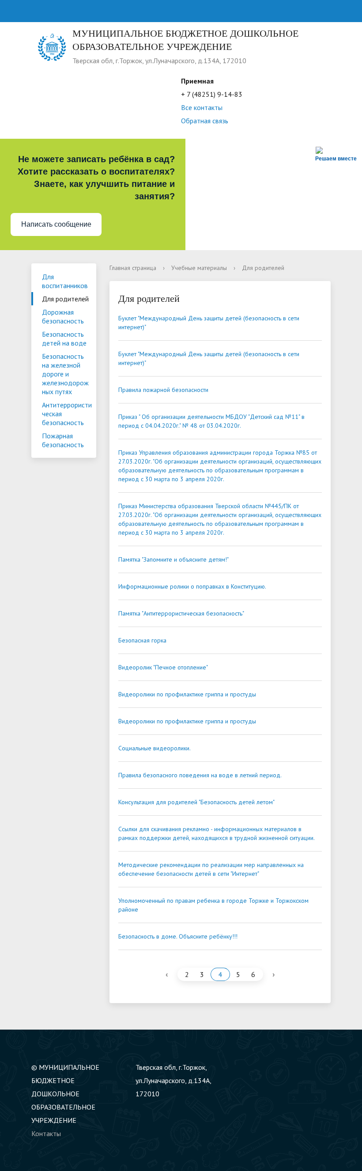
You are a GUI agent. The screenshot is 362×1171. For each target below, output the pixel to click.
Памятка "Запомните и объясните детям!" (173, 559)
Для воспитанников (65, 281)
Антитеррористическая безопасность (67, 413)
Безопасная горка (142, 640)
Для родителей (65, 298)
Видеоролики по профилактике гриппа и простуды (187, 694)
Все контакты (201, 107)
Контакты (46, 1133)
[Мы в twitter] (263, 1067)
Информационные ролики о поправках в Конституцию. (192, 586)
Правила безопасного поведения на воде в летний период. (200, 775)
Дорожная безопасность (63, 316)
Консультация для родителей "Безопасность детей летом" (196, 802)
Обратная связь (204, 120)
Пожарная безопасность (63, 440)
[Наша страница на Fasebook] (280, 1067)
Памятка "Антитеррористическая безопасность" (181, 613)
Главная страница (132, 268)
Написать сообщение (56, 224)
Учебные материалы (199, 268)
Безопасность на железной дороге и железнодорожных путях (65, 374)
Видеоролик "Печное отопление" (163, 667)
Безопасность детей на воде (64, 338)
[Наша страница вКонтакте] (246, 1067)
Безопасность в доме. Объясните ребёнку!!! (178, 936)
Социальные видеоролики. (154, 748)
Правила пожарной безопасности (163, 390)
